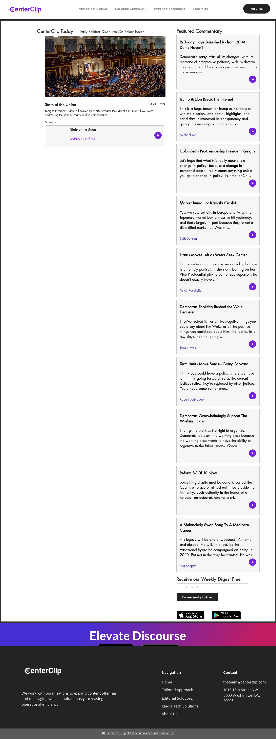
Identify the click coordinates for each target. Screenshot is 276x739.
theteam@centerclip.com (244, 682)
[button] (169, 9)
